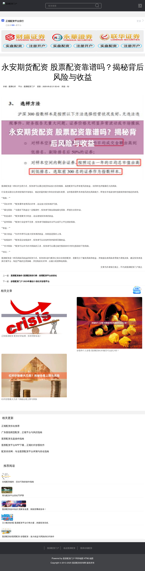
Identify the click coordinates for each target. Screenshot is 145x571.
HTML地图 (88, 558)
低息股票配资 (69, 548)
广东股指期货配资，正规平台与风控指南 (21, 432)
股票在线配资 (86, 548)
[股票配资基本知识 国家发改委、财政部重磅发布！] (13, 503)
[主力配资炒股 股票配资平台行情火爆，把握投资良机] (7, 517)
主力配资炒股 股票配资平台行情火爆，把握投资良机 (25, 522)
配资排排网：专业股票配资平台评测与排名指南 (25, 451)
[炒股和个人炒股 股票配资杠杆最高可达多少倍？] (109, 322)
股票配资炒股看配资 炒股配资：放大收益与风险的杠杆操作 (28, 536)
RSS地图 (79, 558)
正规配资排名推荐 (10, 425)
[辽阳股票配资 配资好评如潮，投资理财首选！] (34, 315)
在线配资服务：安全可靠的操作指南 (18, 481)
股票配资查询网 (79, 562)
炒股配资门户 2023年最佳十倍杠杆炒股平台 (30, 281)
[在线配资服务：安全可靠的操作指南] (5, 476)
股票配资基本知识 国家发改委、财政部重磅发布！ (24, 509)
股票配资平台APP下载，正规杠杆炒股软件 (23, 445)
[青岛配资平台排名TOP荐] (6, 489)
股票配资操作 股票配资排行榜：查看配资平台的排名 (34, 275)
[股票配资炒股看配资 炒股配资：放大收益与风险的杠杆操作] (6, 530)
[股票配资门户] (10, 5)
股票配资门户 (53, 548)
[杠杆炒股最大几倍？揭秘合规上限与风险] (34, 375)
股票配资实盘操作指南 (12, 438)
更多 (139, 20)
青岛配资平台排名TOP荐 (13, 495)
